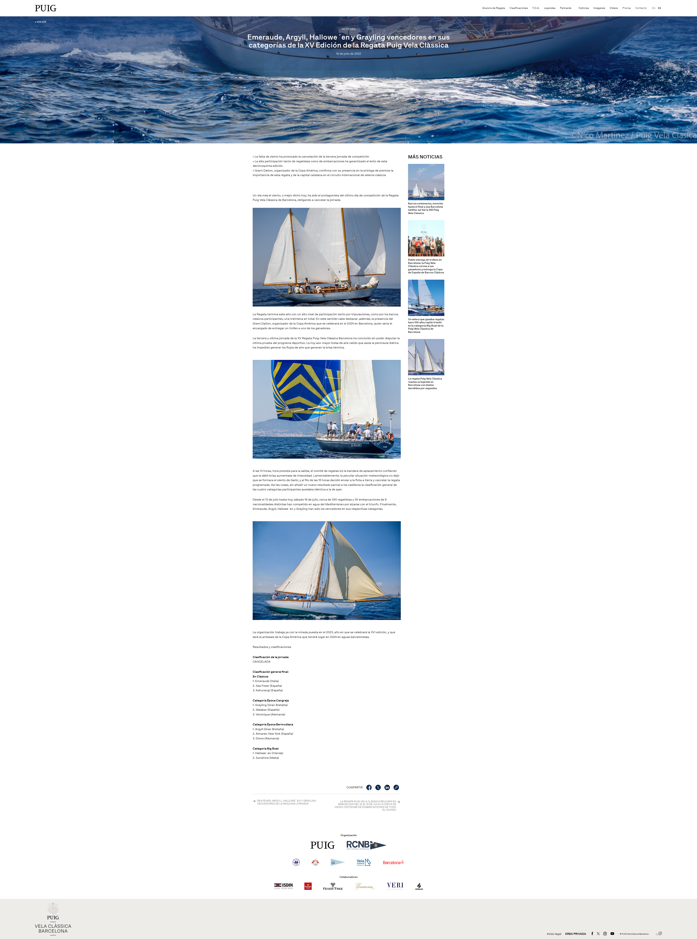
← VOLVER (40, 21)
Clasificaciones (518, 8)
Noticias (584, 8)
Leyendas (549, 8)
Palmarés (565, 8)
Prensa (626, 8)
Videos (614, 8)
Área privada (575, 934)
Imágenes (599, 8)
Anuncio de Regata (493, 8)
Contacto (641, 8)
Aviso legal (554, 934)
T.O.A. (535, 8)
